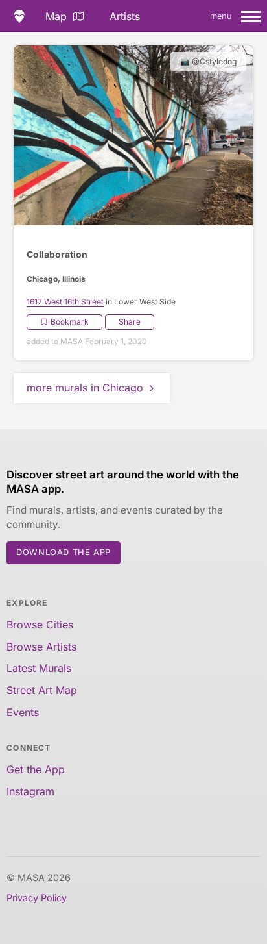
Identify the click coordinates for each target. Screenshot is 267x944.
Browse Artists (41, 646)
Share (130, 322)
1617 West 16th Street (65, 301)
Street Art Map (41, 690)
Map (56, 16)
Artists (125, 16)
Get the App (35, 769)
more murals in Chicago (85, 387)
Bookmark (70, 322)
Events (22, 712)
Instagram (30, 791)
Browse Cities (39, 624)
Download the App (63, 552)
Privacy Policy (36, 897)
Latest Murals (38, 668)
